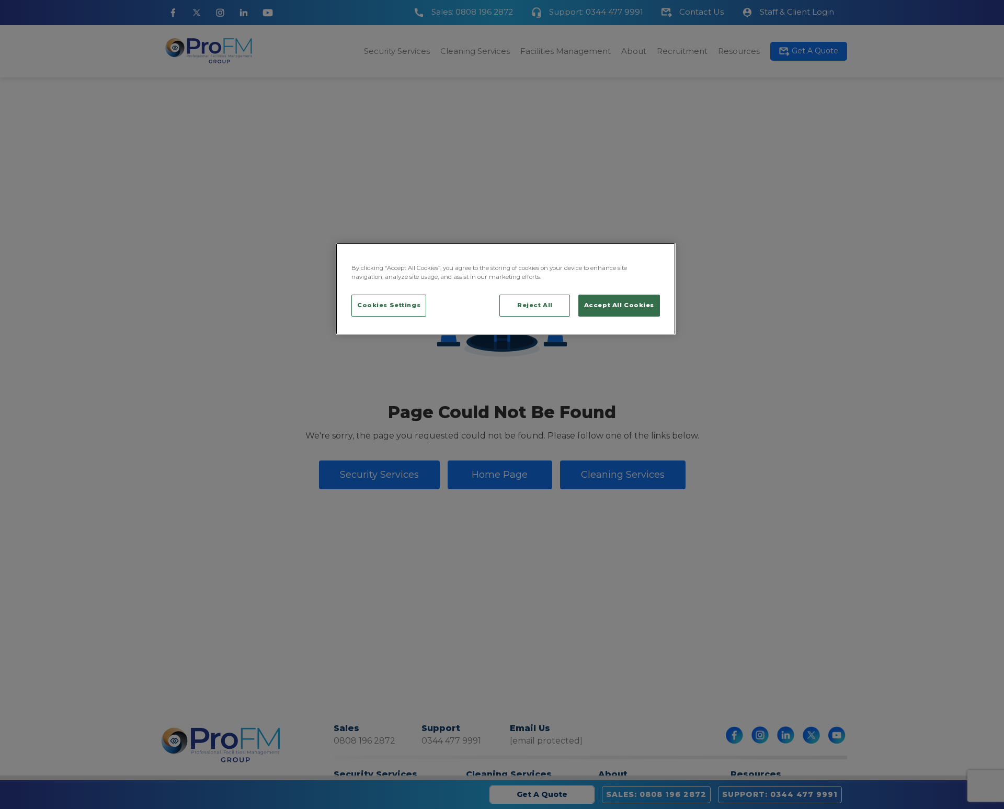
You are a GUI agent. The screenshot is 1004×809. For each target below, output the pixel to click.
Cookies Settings (388, 305)
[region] (506, 289)
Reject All (535, 305)
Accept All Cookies (619, 305)
